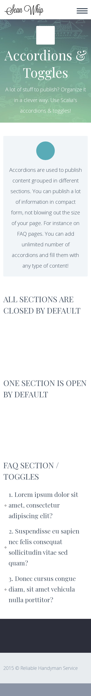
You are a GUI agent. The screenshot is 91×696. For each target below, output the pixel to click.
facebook (79, 639)
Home (55, 13)
